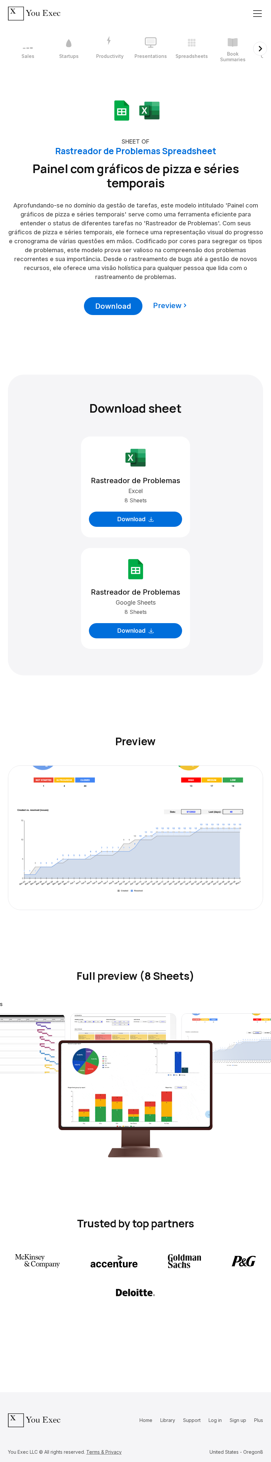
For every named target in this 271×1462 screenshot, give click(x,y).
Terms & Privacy (104, 1452)
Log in (215, 1420)
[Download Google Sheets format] (121, 110)
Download (113, 306)
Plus (258, 1420)
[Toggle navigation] (257, 13)
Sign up (238, 1420)
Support (192, 1420)
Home (145, 1420)
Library (167, 1420)
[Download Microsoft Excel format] (149, 110)
